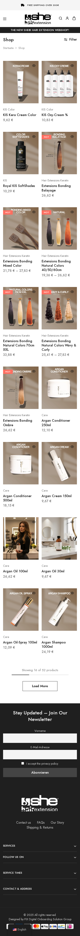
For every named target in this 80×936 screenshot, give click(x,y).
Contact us (23, 822)
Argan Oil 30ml (53, 571)
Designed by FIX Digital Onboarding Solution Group (40, 919)
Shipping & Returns (40, 827)
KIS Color (9, 109)
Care (45, 415)
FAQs (41, 822)
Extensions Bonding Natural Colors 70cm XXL (18, 345)
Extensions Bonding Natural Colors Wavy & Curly (59, 345)
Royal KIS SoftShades (19, 185)
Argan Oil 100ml (15, 571)
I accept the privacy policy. (42, 764)
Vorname (40, 731)
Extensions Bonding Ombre (17, 422)
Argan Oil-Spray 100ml (20, 642)
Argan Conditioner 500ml (17, 498)
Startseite (8, 48)
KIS (5, 180)
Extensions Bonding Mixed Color (17, 263)
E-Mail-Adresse (40, 747)
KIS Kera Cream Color (19, 115)
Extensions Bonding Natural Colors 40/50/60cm (56, 265)
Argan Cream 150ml (57, 496)
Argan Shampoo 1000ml (54, 644)
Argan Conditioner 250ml (56, 422)
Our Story (57, 822)
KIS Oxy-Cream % (55, 115)
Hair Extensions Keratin (55, 180)
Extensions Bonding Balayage (56, 187)
